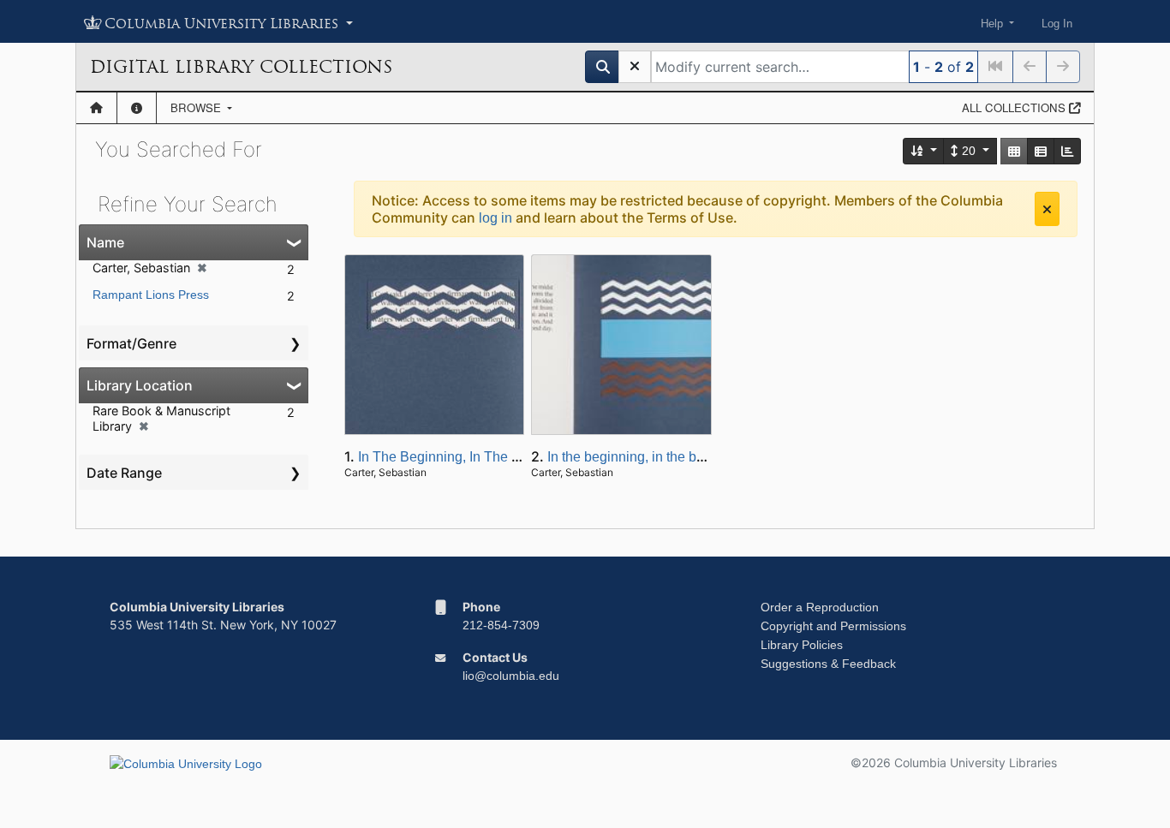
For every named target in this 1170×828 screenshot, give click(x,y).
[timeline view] (1067, 151)
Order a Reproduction (820, 607)
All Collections (1015, 107)
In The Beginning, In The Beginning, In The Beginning (521, 457)
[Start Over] (634, 67)
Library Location (140, 385)
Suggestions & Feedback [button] (828, 663)
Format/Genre (131, 343)
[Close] (1047, 209)
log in (495, 218)
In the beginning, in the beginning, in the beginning (700, 457)
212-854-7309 (501, 625)
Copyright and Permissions (833, 626)
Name (105, 242)
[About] (136, 107)
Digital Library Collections (241, 67)
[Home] (96, 107)
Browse (197, 107)
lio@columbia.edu (511, 675)
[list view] (1040, 151)
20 (968, 151)
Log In (1057, 23)
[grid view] (1014, 151)
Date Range (124, 472)
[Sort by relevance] (924, 151)
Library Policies (802, 645)
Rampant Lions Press (151, 294)
